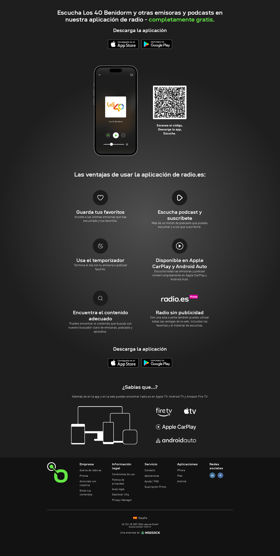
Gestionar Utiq (120, 494)
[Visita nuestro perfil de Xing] (220, 475)
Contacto (150, 470)
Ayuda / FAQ (152, 481)
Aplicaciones (152, 476)
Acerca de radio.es (90, 470)
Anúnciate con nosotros (88, 483)
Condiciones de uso (123, 474)
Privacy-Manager (122, 500)
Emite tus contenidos (86, 492)
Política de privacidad (118, 482)
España (142, 518)
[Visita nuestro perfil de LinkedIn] (212, 475)
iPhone (181, 470)
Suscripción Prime (155, 487)
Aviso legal (118, 489)
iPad (179, 476)
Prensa (84, 476)
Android (181, 481)
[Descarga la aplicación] (123, 44)
